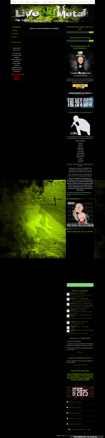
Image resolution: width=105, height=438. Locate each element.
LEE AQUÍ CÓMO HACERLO (80, 365)
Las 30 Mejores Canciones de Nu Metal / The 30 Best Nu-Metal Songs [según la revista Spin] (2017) (80, 377)
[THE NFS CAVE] (80, 102)
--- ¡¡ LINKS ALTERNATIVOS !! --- (49, 2)
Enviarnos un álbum (82, 2)
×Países (27, 2)
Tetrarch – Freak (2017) (80, 310)
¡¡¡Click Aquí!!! (80, 352)
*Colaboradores (35, 2)
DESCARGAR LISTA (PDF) (17, 76)
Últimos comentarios (80, 291)
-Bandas (14, 2)
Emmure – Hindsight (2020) (81, 298)
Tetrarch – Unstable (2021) (83, 326)
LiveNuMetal (68, 435)
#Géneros (20, 2)
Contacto (92, 2)
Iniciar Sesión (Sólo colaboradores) (67, 2)
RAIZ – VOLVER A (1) (80, 293)
